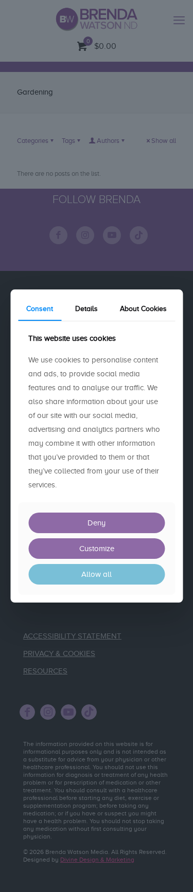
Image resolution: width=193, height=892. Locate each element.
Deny (96, 523)
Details (86, 309)
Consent (39, 309)
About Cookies (143, 309)
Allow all (96, 574)
